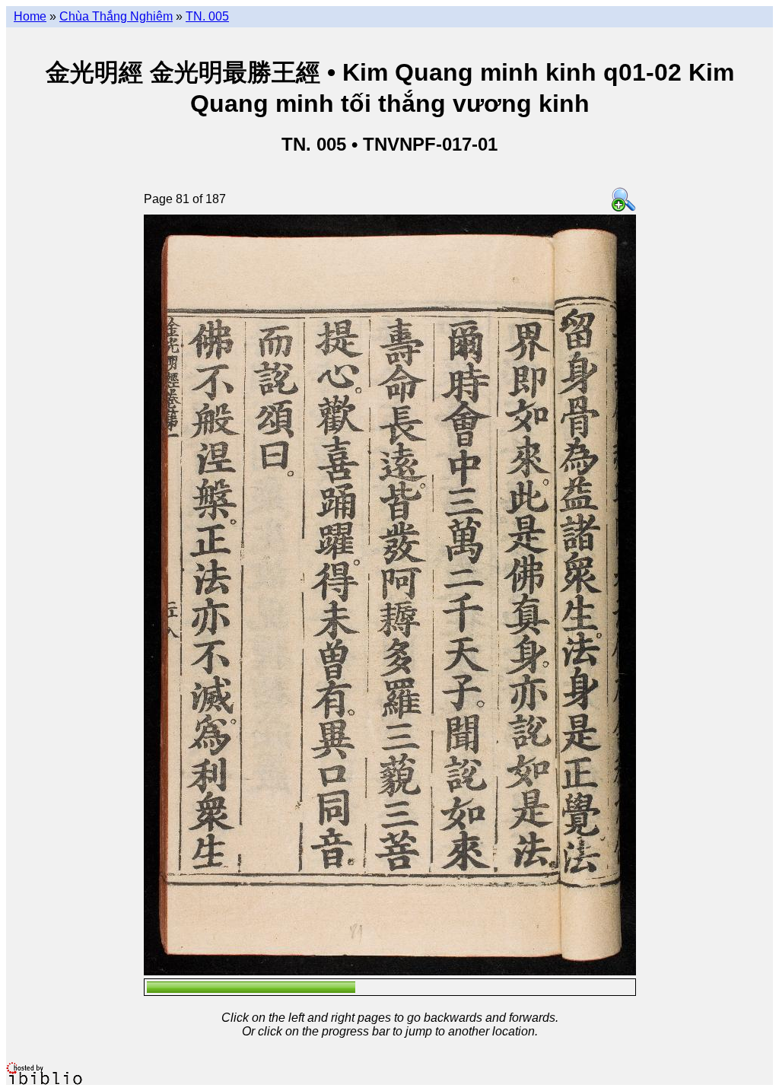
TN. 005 (207, 16)
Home (30, 16)
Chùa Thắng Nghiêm (116, 16)
